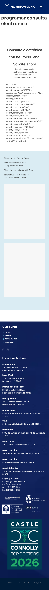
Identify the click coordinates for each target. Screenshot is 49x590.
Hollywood (7, 429)
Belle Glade (8, 441)
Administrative (10, 468)
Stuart (5, 420)
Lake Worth (8, 375)
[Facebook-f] (3, 350)
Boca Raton (8, 410)
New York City (9, 450)
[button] (41, 7)
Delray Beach (9, 398)
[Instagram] (7, 350)
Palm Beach (8, 364)
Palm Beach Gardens (13, 386)
